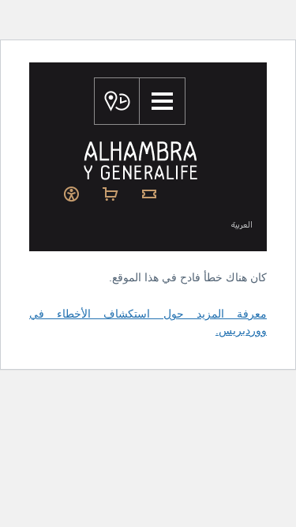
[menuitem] (154, 225)
